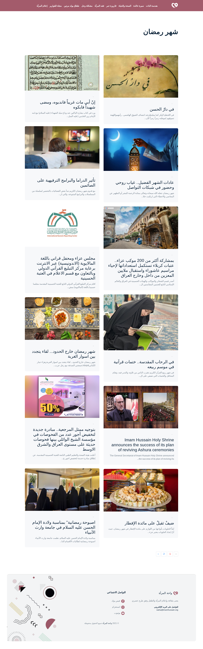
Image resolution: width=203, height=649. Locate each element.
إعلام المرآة (42, 6)
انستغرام (116, 607)
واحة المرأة (107, 623)
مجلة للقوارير (56, 6)
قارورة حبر (111, 6)
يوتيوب (117, 613)
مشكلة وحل (87, 6)
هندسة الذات (151, 6)
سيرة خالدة (138, 6)
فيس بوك (116, 601)
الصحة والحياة (125, 6)
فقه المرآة (99, 6)
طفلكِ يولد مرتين (71, 6)
